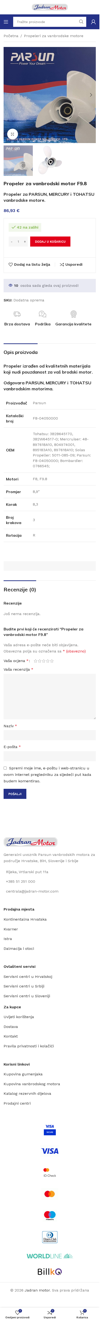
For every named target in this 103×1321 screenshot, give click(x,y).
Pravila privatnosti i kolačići (29, 1046)
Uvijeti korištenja (19, 1017)
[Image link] (30, 841)
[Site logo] (50, 7)
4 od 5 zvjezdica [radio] (48, 661)
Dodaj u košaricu (50, 241)
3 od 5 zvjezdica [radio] (44, 661)
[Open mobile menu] (6, 22)
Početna (11, 36)
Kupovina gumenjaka (23, 1074)
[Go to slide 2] (52, 138)
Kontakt (11, 1036)
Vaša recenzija (18, 669)
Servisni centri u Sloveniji (27, 996)
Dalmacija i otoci (19, 948)
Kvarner (11, 929)
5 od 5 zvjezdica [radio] (52, 661)
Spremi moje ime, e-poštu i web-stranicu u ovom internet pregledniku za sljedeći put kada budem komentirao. (47, 774)
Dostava (11, 1026)
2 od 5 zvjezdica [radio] (40, 661)
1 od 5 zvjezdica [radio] (36, 661)
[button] (8, 95)
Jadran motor (37, 1290)
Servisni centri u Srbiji (24, 986)
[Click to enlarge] (12, 134)
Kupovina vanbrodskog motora (32, 1084)
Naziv (10, 726)
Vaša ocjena (16, 661)
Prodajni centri (17, 1103)
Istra (8, 938)
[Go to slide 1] (47, 138)
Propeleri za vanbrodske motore (53, 36)
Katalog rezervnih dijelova (27, 1093)
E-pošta (12, 746)
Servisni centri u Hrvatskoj (28, 976)
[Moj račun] (93, 22)
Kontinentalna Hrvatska (25, 919)
